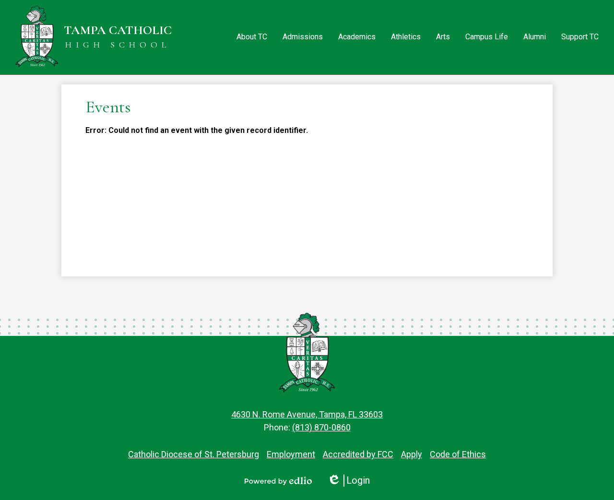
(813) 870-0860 (321, 427)
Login (348, 481)
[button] (252, 37)
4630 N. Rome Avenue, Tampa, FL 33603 (307, 414)
